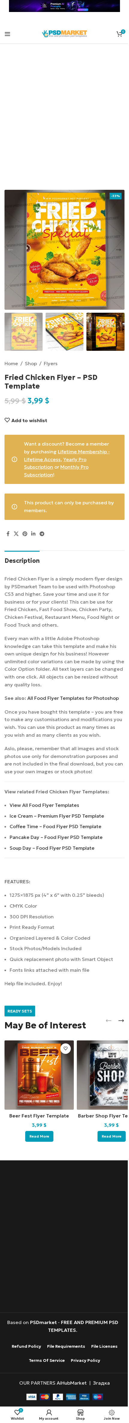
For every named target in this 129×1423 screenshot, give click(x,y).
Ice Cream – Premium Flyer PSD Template (57, 816)
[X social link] (16, 534)
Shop (31, 363)
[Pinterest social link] (24, 534)
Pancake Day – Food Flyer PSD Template (56, 837)
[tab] (22, 560)
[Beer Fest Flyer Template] (39, 1075)
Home (11, 363)
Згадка (101, 1383)
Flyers (51, 363)
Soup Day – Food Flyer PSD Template (52, 848)
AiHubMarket (72, 1383)
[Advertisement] (64, 120)
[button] (10, 250)
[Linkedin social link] (33, 534)
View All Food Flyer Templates (44, 805)
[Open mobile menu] (8, 34)
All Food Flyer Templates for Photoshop (73, 698)
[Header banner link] (64, 6)
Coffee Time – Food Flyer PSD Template (55, 826)
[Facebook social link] (8, 534)
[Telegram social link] (42, 534)
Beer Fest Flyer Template (39, 1116)
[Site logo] (64, 33)
